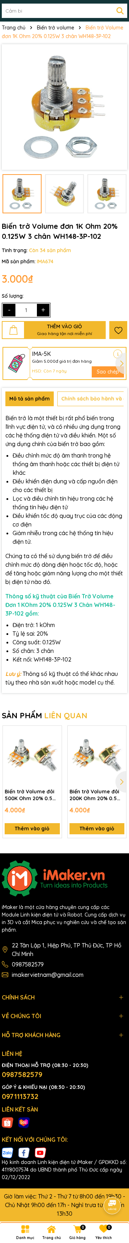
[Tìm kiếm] (120, 10)
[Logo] (64, 878)
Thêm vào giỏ (32, 828)
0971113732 (20, 1096)
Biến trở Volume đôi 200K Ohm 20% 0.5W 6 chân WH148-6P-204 (96, 795)
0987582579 (28, 964)
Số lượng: (13, 296)
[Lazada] (24, 1122)
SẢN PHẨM (44, 715)
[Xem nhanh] (53, 759)
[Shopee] (7, 1122)
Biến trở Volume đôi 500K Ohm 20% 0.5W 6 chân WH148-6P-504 (32, 795)
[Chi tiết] (117, 353)
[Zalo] (7, 1152)
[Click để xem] (64, 107)
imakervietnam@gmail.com (47, 974)
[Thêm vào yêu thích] (118, 330)
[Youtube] (40, 1152)
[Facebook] (24, 1152)
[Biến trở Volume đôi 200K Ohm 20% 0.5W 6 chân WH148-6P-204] (97, 755)
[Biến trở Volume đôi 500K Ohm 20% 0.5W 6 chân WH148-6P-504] (32, 755)
